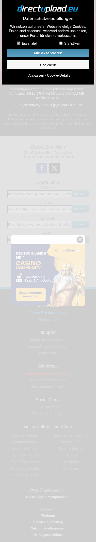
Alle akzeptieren (48, 53)
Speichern (48, 64)
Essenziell (29, 43)
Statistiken (72, 43)
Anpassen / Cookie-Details (49, 75)
